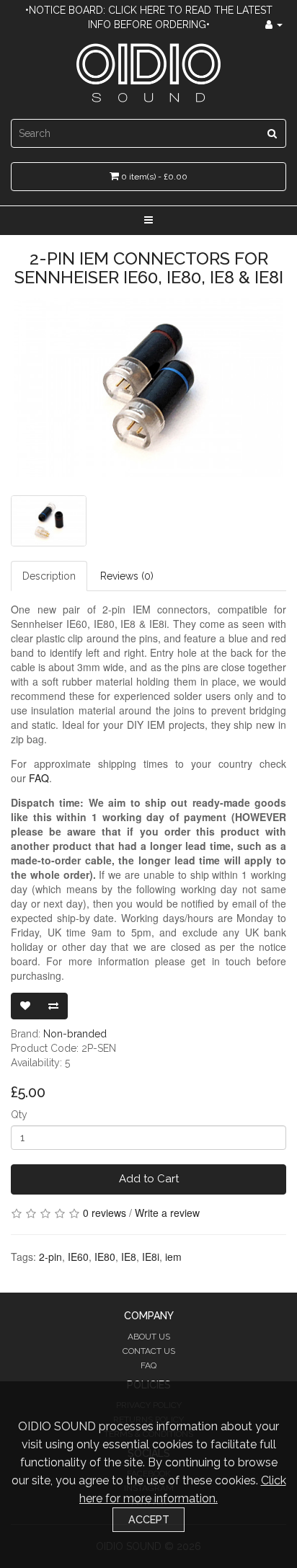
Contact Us (149, 1351)
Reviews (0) (127, 576)
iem (173, 1256)
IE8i (150, 1256)
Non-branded (75, 1034)
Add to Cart (149, 1178)
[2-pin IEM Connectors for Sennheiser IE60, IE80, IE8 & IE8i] (148, 388)
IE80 (104, 1256)
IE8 (128, 1256)
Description (49, 576)
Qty (19, 1114)
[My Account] (274, 24)
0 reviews (104, 1212)
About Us (149, 1337)
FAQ (39, 778)
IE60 (78, 1256)
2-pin (50, 1256)
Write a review (167, 1212)
